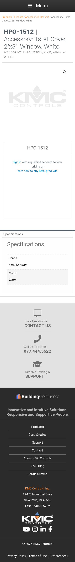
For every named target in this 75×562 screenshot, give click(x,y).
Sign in (17, 162)
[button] (64, 72)
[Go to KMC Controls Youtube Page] (26, 530)
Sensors (18, 17)
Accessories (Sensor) (37, 17)
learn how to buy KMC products (37, 171)
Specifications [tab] (13, 234)
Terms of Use (37, 556)
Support (37, 442)
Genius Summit (38, 474)
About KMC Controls (38, 458)
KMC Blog (37, 466)
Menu (42, 5)
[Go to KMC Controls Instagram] (35, 530)
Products (7, 17)
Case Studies (38, 435)
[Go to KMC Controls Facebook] (50, 530)
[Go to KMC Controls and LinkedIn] (43, 530)
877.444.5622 (37, 351)
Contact (37, 450)
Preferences (58, 556)
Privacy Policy (16, 556)
